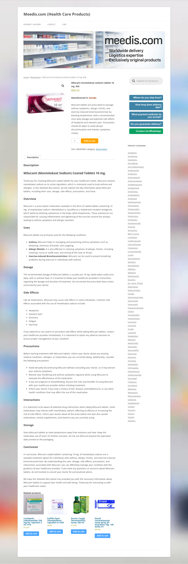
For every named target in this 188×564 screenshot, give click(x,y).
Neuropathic (133, 350)
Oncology (132, 360)
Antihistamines (134, 202)
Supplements (133, 403)
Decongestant (134, 258)
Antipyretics (133, 216)
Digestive (132, 272)
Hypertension (134, 318)
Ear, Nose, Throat (135, 283)
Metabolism (133, 336)
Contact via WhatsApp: (149, 131)
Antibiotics (132, 174)
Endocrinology (134, 290)
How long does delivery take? (148, 106)
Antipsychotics (134, 212)
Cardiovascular (134, 241)
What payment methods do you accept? (147, 115)
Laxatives (132, 332)
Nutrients (132, 357)
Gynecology (133, 301)
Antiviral (131, 227)
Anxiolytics (132, 230)
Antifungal (132, 198)
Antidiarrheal (133, 188)
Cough (131, 255)
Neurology (132, 346)
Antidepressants (135, 184)
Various (131, 413)
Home (26, 77)
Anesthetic (132, 160)
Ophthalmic (133, 364)
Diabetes (131, 269)
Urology (131, 406)
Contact (51, 24)
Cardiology (132, 237)
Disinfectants (133, 276)
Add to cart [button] (31, 533)
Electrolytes (133, 286)
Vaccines (131, 410)
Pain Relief (132, 378)
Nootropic (132, 353)
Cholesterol (133, 248)
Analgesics (132, 152)
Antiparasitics (134, 209)
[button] (63, 85)
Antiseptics (132, 219)
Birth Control (133, 234)
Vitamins (131, 420)
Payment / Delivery (32, 24)
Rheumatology (134, 396)
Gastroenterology (135, 297)
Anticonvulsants (135, 181)
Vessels (131, 417)
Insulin (131, 329)
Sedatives (132, 399)
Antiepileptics (134, 195)
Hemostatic (133, 304)
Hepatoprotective (135, 308)
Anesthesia (132, 156)
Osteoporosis (134, 371)
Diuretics (131, 279)
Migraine (131, 339)
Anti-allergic (133, 163)
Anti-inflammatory (136, 167)
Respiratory (36, 77)
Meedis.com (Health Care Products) (57, 14)
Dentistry (132, 262)
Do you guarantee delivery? (146, 124)
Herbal (131, 311)
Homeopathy (134, 315)
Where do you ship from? (147, 97)
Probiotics (132, 382)
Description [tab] (33, 157)
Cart (64, 24)
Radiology (132, 389)
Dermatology (133, 265)
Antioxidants (133, 205)
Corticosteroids (134, 251)
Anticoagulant (134, 177)
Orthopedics (133, 368)
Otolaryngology (134, 375)
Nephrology (133, 343)
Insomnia (132, 325)
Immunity (132, 322)
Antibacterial (133, 170)
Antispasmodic (134, 223)
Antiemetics (133, 191)
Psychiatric (132, 385)
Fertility (131, 294)
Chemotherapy (134, 244)
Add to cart (89, 140)
